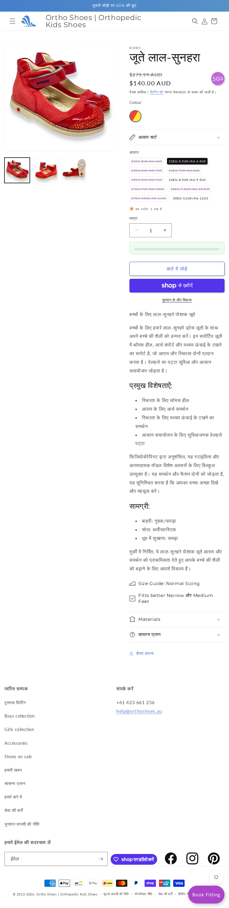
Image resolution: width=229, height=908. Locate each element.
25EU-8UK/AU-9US (147, 180)
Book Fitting (206, 894)
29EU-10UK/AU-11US (149, 198)
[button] (12, 21)
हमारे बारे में (13, 796)
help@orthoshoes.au (139, 711)
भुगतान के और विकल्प (177, 300)
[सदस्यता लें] (100, 859)
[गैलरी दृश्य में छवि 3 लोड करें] (73, 170)
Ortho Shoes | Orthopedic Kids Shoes (67, 894)
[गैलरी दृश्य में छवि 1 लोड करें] (17, 170)
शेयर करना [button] (145, 653)
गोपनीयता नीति (143, 894)
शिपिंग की (156, 92)
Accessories (16, 743)
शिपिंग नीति (185, 894)
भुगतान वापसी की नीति (22, 824)
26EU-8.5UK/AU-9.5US (187, 179)
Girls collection (19, 729)
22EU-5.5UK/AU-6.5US (187, 161)
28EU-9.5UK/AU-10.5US (191, 189)
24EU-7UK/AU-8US (185, 171)
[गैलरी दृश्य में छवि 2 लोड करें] (45, 170)
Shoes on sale (18, 756)
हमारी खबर (13, 769)
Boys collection (19, 715)
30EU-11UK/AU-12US (190, 198)
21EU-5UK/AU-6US (147, 161)
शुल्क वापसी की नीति (116, 894)
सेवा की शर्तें (13, 810)
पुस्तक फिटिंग (15, 702)
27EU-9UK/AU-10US (148, 189)
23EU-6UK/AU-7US (147, 171)
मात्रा (133, 218)
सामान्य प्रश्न (14, 783)
